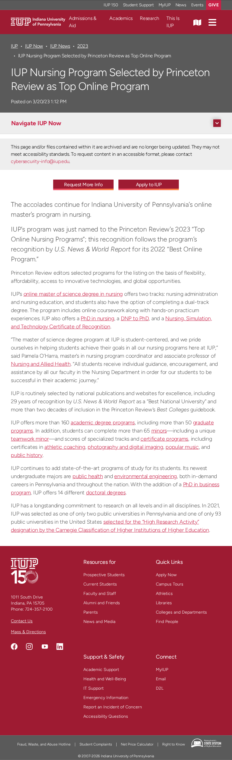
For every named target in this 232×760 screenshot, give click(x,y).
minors (159, 430)
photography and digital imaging (125, 447)
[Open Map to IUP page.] (197, 22)
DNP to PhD (135, 318)
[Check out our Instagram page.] (29, 646)
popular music (182, 447)
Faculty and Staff (99, 593)
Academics (121, 18)
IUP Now (34, 46)
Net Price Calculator (137, 744)
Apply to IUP (149, 184)
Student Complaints (95, 744)
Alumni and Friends (101, 602)
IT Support (93, 688)
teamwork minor (30, 439)
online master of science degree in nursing (73, 294)
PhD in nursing (97, 318)
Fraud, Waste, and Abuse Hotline (44, 744)
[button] (212, 22)
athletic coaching (64, 447)
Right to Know (173, 744)
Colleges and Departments (181, 612)
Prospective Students (104, 574)
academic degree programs (103, 422)
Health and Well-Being (104, 679)
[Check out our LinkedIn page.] (59, 646)
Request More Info (83, 184)
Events (197, 5)
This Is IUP (172, 21)
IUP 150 (111, 5)
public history (27, 455)
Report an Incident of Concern (112, 707)
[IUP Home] (38, 21)
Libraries (164, 602)
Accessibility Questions (105, 716)
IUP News (60, 46)
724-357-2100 (39, 609)
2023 (82, 46)
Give (213, 5)
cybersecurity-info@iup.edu (40, 161)
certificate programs (164, 439)
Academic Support (101, 669)
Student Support (138, 5)
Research (149, 18)
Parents (90, 612)
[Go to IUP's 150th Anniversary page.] (24, 570)
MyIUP (165, 5)
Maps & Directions (28, 631)
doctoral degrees (106, 492)
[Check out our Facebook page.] (14, 646)
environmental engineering (145, 476)
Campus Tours (169, 584)
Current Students (100, 584)
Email (161, 679)
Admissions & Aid (82, 21)
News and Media (99, 621)
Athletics (164, 593)
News (181, 5)
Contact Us (22, 621)
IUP (14, 46)
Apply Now (166, 574)
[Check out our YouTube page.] (44, 646)
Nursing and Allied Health (41, 364)
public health (87, 476)
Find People (167, 621)
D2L (159, 688)
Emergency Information (105, 697)
